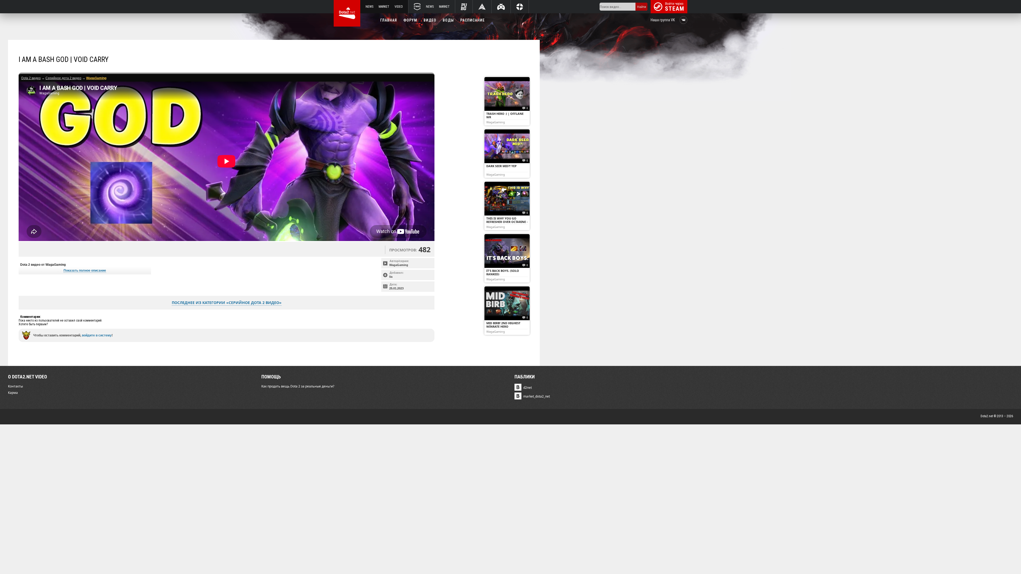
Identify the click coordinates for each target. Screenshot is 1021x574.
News (369, 7)
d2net (527, 387)
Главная (388, 20)
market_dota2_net (536, 396)
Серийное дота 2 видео (63, 78)
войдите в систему (97, 335)
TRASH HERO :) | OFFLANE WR (505, 115)
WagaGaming (398, 265)
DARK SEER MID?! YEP (501, 166)
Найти (641, 7)
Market (384, 7)
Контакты (15, 386)
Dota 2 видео (31, 78)
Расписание (472, 20)
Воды (448, 20)
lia (390, 276)
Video (399, 7)
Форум (410, 20)
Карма (13, 392)
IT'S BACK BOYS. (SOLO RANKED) (502, 272)
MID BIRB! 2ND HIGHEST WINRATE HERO (503, 324)
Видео (430, 20)
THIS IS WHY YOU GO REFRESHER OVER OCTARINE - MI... (507, 221)
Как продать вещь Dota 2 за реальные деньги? (297, 386)
